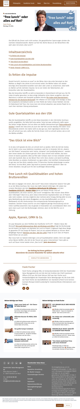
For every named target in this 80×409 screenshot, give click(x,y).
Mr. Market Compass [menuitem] (34, 372)
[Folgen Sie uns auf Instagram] (78, 203)
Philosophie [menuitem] (16, 3)
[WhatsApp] (78, 212)
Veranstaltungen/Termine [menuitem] (36, 374)
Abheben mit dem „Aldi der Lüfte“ (35, 233)
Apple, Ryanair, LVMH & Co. (20, 68)
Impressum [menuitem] (31, 381)
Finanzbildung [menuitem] (57, 3)
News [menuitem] (39, 3)
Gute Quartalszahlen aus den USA (22, 59)
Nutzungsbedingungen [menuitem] (35, 387)
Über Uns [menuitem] (46, 3)
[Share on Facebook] (78, 196)
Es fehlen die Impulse (18, 56)
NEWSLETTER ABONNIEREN (40, 258)
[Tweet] (78, 199)
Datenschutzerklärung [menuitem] (35, 384)
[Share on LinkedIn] (78, 206)
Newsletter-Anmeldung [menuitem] (35, 369)
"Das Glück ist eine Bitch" (19, 62)
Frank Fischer (7, 24)
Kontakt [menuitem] (30, 379)
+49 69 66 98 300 (11, 377)
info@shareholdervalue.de (11, 381)
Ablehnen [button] (68, 405)
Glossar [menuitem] (30, 389)
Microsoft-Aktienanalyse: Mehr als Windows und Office (35, 226)
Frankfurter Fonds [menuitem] (29, 3)
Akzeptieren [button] (59, 405)
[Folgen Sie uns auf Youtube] (78, 209)
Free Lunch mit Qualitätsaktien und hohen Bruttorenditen (30, 65)
